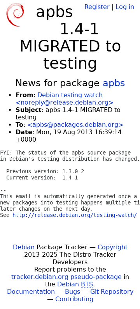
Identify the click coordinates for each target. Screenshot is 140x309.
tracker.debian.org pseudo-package (66, 277)
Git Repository (111, 291)
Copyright (113, 247)
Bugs (72, 291)
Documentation (31, 291)
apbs (114, 83)
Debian (24, 247)
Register (97, 7)
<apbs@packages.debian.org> (75, 124)
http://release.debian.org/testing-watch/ (74, 215)
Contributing (74, 299)
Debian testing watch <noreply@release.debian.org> (65, 98)
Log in (125, 7)
